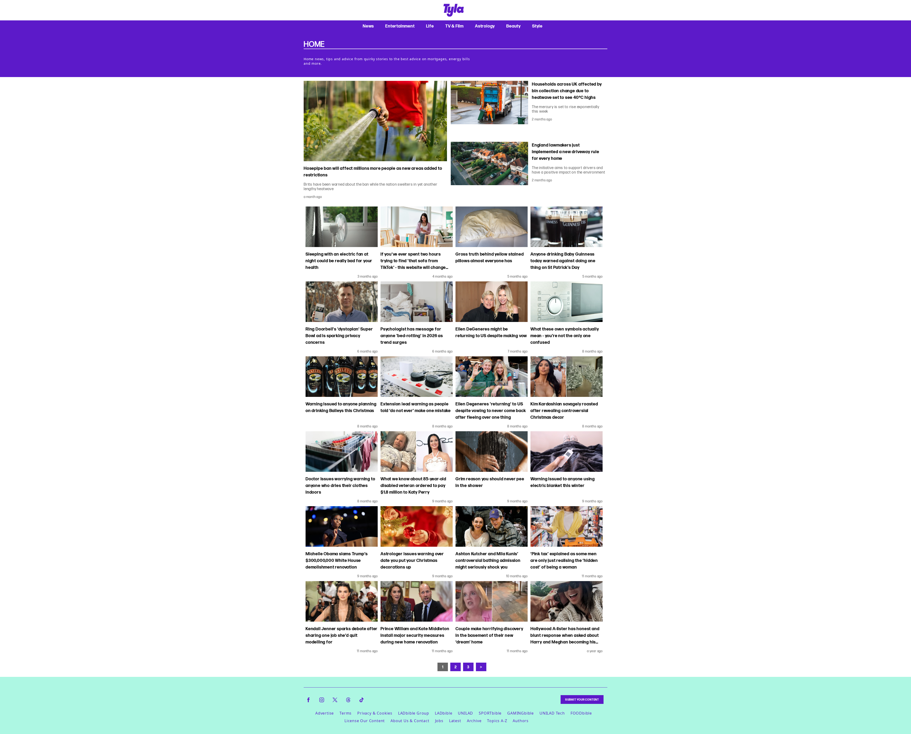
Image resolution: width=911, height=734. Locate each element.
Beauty (513, 26)
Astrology (485, 26)
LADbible (443, 713)
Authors (521, 720)
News (368, 26)
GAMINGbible (520, 713)
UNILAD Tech (552, 713)
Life (430, 26)
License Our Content (364, 720)
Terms (345, 713)
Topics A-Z (497, 720)
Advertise (324, 713)
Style (537, 26)
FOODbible (581, 713)
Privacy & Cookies (374, 713)
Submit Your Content (582, 699)
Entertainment (399, 26)
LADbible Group (413, 713)
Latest (455, 720)
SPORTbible (490, 713)
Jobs (439, 720)
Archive (474, 720)
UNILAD (465, 713)
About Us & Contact (409, 720)
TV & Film (454, 26)
